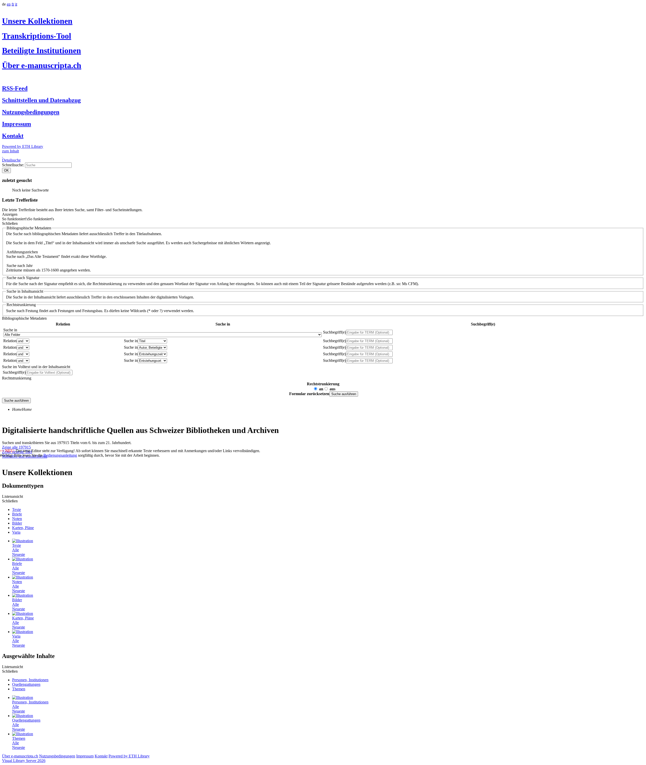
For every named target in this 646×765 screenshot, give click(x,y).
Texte (16, 509)
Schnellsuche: (13, 165)
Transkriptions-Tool (36, 35)
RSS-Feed (15, 88)
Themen (18, 689)
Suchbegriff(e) (334, 332)
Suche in (10, 330)
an (321, 389)
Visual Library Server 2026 (23, 760)
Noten (17, 518)
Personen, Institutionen (30, 680)
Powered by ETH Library (22, 146)
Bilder (17, 523)
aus (332, 389)
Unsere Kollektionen (37, 20)
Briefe (17, 514)
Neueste (18, 554)
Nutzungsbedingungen (30, 112)
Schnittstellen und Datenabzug (41, 100)
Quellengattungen (26, 684)
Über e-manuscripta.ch (41, 65)
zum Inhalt (10, 151)
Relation (10, 341)
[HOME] (2, 155)
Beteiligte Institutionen (41, 50)
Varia (16, 532)
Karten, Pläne (23, 528)
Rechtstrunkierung (323, 384)
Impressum (16, 124)
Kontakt (12, 135)
